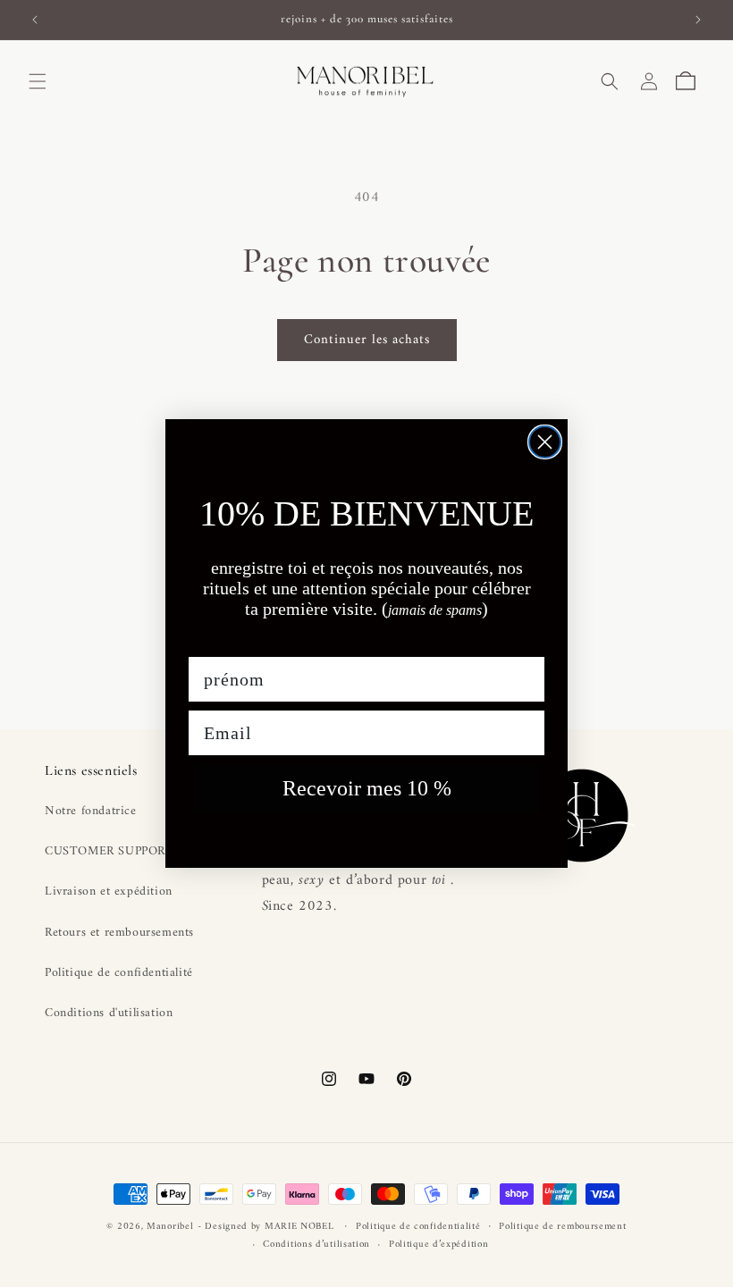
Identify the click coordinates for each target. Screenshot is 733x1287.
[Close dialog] (544, 442)
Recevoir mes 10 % (366, 788)
